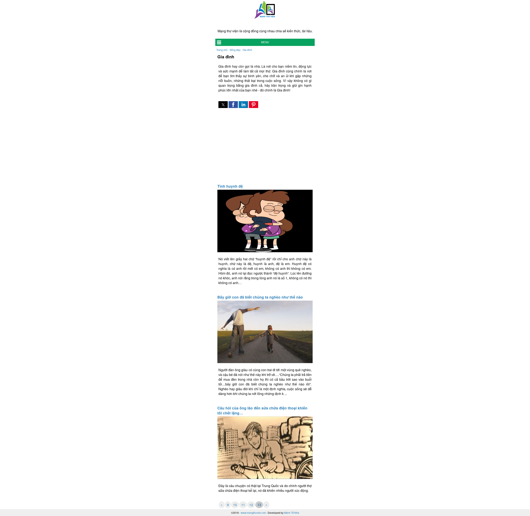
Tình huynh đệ (230, 186)
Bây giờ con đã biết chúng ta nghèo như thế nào (260, 297)
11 (243, 504)
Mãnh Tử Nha (291, 512)
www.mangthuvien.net (253, 512)
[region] (265, 146)
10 (235, 504)
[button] (223, 104)
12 (251, 504)
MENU (265, 42)
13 (259, 504)
